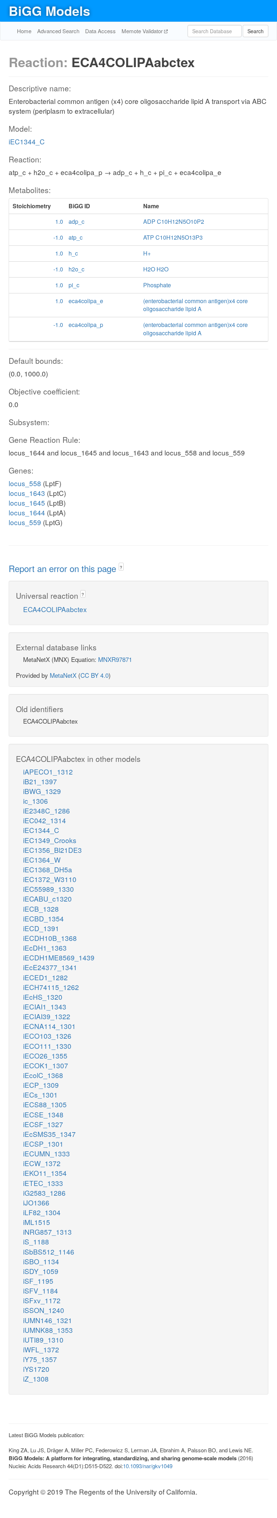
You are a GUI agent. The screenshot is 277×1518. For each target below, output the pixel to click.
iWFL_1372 (41, 1349)
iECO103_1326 (47, 1036)
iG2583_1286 (44, 1193)
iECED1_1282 (45, 977)
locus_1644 (27, 512)
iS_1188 (36, 1241)
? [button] (121, 567)
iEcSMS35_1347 (49, 1134)
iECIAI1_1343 (44, 1006)
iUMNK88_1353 (48, 1330)
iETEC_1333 (43, 1183)
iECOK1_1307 (45, 1065)
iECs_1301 (40, 1094)
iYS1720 (36, 1369)
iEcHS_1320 (42, 997)
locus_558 (25, 483)
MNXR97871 (115, 659)
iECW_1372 (42, 1163)
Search (255, 31)
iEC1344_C (27, 141)
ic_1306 (35, 801)
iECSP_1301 (43, 1143)
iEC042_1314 (44, 820)
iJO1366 (36, 1202)
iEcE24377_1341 (50, 967)
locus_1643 (27, 493)
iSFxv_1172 (42, 1300)
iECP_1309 (41, 1085)
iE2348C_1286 (46, 810)
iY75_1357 (40, 1359)
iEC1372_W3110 (49, 879)
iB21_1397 (40, 781)
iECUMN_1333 (46, 1153)
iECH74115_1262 (51, 987)
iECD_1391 (41, 928)
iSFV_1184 (40, 1290)
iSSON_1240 (43, 1310)
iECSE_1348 (43, 1114)
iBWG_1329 (42, 791)
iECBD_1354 (43, 918)
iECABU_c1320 (47, 898)
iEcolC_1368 (43, 1075)
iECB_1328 (41, 908)
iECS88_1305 (45, 1104)
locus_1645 (27, 502)
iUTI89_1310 (43, 1339)
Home (24, 31)
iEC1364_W (42, 859)
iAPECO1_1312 (48, 771)
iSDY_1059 (40, 1271)
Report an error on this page (64, 568)
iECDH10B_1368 (50, 938)
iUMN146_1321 (47, 1320)
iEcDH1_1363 (45, 947)
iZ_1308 (36, 1378)
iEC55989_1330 (48, 889)
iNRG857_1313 (47, 1231)
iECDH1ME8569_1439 (58, 957)
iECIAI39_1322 (46, 1016)
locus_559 (25, 522)
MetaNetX (63, 675)
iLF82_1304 (42, 1212)
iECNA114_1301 (49, 1026)
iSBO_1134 (41, 1261)
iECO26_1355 (45, 1055)
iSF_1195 (38, 1281)
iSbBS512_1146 (48, 1251)
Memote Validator (143, 31)
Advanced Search (58, 31)
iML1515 (36, 1222)
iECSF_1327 (43, 1124)
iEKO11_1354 (45, 1173)
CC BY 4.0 (94, 675)
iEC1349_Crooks (49, 840)
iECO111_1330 (47, 1046)
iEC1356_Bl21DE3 (52, 850)
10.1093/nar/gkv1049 (147, 1466)
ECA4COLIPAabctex (55, 609)
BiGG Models (49, 10)
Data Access (100, 31)
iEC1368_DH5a (47, 869)
